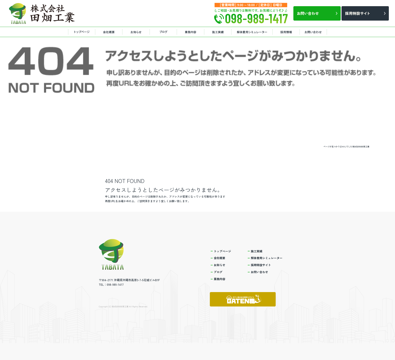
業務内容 (191, 32)
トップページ (81, 32)
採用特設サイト (287, 32)
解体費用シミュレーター (252, 32)
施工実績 (218, 32)
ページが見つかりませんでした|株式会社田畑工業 (346, 146)
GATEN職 (243, 299)
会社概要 (109, 32)
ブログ (164, 32)
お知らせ (136, 32)
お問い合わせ (314, 32)
